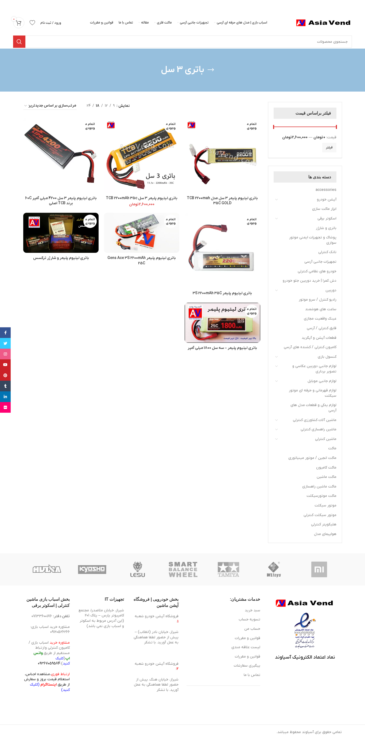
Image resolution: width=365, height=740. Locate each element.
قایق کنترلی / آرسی (321, 328)
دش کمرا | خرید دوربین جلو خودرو (309, 280)
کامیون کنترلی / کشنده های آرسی (310, 347)
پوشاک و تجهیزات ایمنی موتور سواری (312, 240)
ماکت (332, 448)
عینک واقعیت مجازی (320, 318)
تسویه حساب (249, 619)
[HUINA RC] (46, 569)
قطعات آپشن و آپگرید (319, 337)
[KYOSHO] (92, 569)
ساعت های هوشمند (320, 309)
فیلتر (329, 147)
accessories (326, 189)
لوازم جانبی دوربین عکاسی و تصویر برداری (314, 369)
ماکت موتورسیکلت (321, 495)
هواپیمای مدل (325, 534)
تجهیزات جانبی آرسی (320, 261)
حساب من (252, 628)
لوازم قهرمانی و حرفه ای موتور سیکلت (312, 393)
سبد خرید (252, 610)
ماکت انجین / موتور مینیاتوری (312, 457)
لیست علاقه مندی (245, 647)
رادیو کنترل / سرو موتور (317, 299)
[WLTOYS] (274, 569)
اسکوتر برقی (326, 218)
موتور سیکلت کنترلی (320, 515)
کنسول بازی (327, 356)
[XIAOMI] (319, 569)
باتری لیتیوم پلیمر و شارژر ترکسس (61, 258)
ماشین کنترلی (325, 439)
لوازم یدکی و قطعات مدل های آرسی (313, 408)
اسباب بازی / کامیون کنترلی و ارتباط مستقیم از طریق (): (49, 653)
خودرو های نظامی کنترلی (317, 271)
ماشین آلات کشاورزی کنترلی (314, 420)
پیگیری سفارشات (247, 665)
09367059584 (49, 663)
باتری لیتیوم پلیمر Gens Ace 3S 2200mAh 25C (141, 260)
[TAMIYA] (228, 569)
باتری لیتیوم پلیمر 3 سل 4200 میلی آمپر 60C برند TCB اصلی (61, 201)
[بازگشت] (211, 70)
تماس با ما (252, 675)
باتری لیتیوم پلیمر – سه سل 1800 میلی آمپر (222, 348)
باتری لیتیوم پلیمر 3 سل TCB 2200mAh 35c (141, 198)
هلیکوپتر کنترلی (323, 524)
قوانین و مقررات (247, 638)
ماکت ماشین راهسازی (319, 486)
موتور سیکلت (325, 505)
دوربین (330, 290)
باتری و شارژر (326, 228)
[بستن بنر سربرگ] (6, 5)
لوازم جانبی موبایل (322, 381)
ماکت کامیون (326, 467)
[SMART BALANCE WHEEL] (183, 569)
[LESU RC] (137, 569)
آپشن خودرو (326, 199)
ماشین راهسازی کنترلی (318, 429)
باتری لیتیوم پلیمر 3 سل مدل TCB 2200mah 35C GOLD (222, 201)
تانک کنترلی (327, 252)
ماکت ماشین (326, 476)
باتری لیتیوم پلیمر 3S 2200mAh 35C (222, 293)
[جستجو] (19, 42)
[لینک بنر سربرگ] (190, 5)
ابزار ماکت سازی (324, 208)
